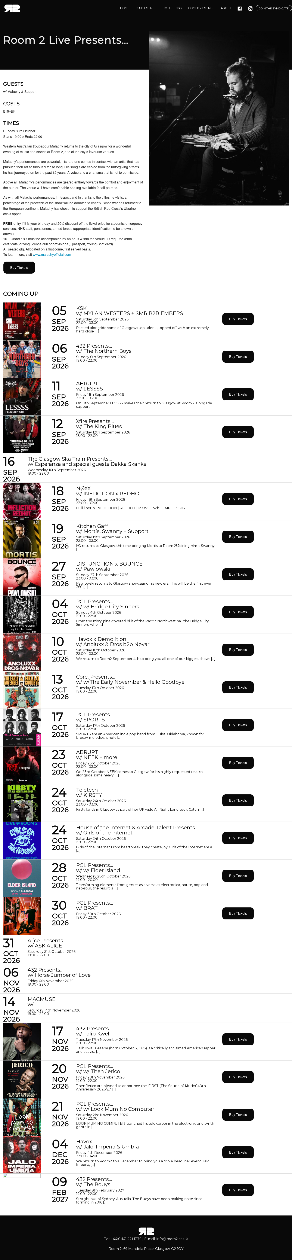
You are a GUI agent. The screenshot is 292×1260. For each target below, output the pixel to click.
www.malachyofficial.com (52, 254)
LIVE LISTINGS (172, 8)
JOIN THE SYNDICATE (274, 8)
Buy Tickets (19, 267)
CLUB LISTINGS (146, 8)
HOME (124, 8)
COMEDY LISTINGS (201, 8)
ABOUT (226, 8)
